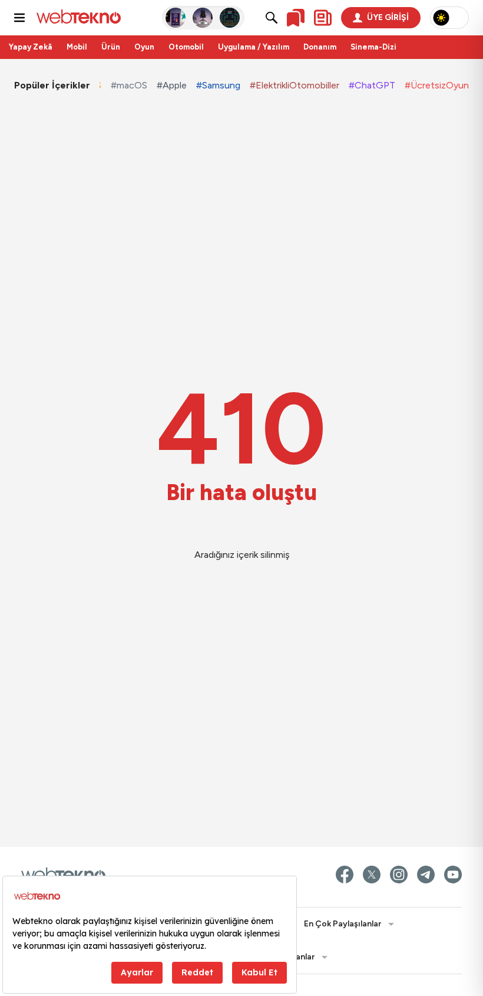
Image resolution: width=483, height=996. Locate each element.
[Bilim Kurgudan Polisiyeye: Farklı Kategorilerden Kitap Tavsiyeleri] (176, 18)
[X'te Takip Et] (372, 874)
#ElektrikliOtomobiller (294, 85)
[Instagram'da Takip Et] (399, 874)
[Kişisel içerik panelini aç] (323, 18)
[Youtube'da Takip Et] (453, 874)
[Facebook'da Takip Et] (344, 874)
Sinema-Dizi (373, 46)
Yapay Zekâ (30, 46)
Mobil (77, 46)
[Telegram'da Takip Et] (426, 874)
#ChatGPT (372, 85)
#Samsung (218, 85)
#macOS (129, 85)
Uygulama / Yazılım (253, 46)
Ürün (110, 46)
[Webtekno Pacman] (230, 18)
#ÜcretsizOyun (437, 85)
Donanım (319, 46)
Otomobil (186, 46)
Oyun (144, 46)
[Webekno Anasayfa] (63, 874)
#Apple (172, 85)
